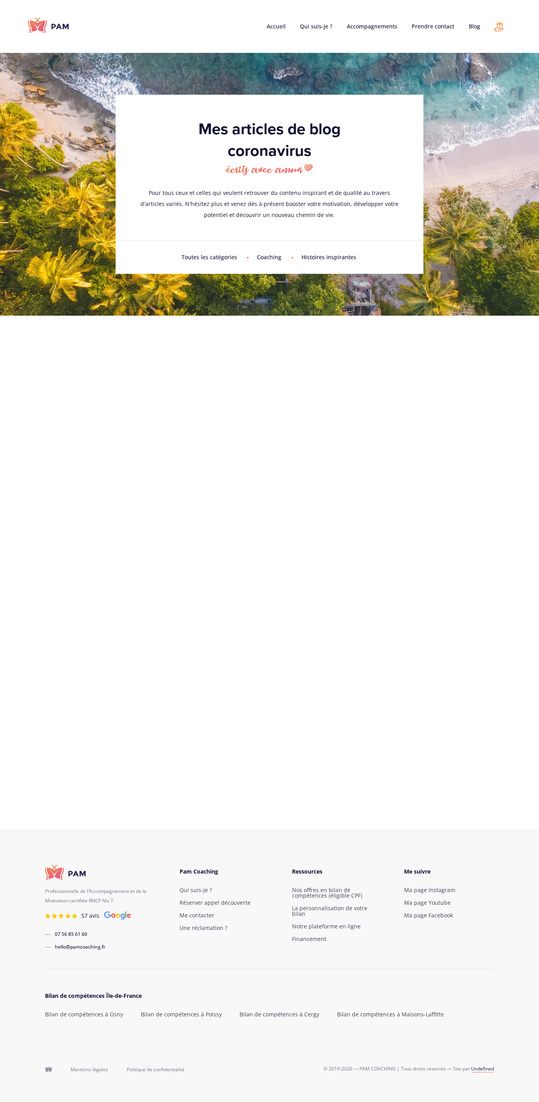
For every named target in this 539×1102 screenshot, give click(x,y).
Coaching (269, 257)
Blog (474, 26)
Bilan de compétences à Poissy (181, 1014)
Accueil (276, 26)
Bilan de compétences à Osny (84, 1014)
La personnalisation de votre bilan (329, 911)
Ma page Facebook (428, 915)
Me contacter (197, 915)
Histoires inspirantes (328, 257)
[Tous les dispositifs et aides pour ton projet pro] (499, 29)
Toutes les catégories (209, 257)
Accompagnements (372, 26)
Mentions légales (89, 1069)
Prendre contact (433, 26)
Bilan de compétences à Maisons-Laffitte (390, 1014)
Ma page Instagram (429, 890)
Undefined (482, 1068)
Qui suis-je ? (316, 26)
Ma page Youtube (427, 903)
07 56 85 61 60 (71, 934)
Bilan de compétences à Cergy (279, 1014)
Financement (309, 939)
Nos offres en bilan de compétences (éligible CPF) (327, 892)
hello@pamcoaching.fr (80, 947)
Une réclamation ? (203, 928)
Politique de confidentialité (156, 1069)
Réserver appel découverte (215, 903)
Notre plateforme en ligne (326, 926)
